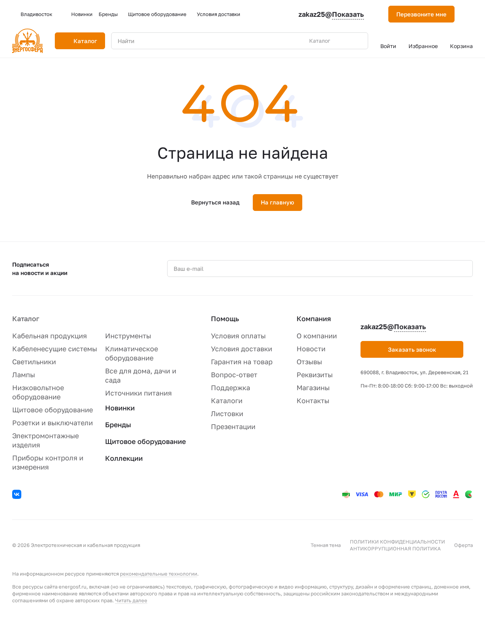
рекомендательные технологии (158, 574)
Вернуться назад (215, 202)
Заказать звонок (412, 349)
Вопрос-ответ (234, 374)
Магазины (313, 387)
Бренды (118, 424)
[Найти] (358, 40)
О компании (317, 335)
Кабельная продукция (49, 335)
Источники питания (138, 393)
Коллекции (124, 458)
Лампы (23, 374)
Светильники (34, 361)
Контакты (313, 400)
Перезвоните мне (421, 14)
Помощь (225, 318)
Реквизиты (315, 374)
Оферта (463, 545)
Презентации (233, 426)
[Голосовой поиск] (344, 41)
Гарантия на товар (242, 361)
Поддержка (230, 387)
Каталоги (226, 400)
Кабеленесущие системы (54, 348)
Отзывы (309, 361)
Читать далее (131, 600)
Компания (314, 318)
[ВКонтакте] (18, 495)
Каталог (25, 318)
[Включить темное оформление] (470, 14)
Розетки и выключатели (52, 422)
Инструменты (128, 335)
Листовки (227, 413)
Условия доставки (241, 348)
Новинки (120, 408)
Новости (311, 348)
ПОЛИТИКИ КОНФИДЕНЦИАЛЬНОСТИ (397, 542)
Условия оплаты (238, 335)
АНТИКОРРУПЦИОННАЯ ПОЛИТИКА (395, 548)
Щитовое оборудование (52, 409)
